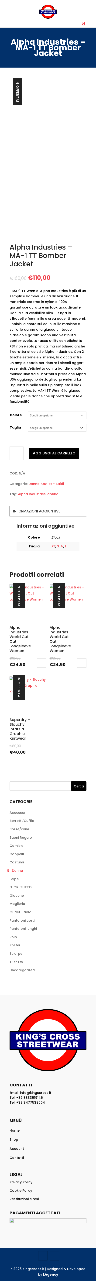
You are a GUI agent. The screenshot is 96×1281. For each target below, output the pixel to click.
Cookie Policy (21, 1190)
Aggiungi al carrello (54, 453)
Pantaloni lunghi (23, 928)
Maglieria (17, 903)
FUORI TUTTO (21, 887)
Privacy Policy (21, 1182)
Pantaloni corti (22, 920)
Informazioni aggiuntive (36, 511)
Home (15, 1130)
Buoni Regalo (21, 837)
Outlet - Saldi (52, 483)
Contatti (17, 1157)
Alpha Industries (32, 494)
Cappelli (17, 854)
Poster (15, 945)
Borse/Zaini (19, 829)
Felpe (14, 879)
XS (53, 546)
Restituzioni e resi (24, 1199)
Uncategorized (22, 970)
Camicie (16, 845)
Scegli (41, 663)
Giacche (17, 895)
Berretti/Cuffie (22, 820)
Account (17, 1148)
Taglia (15, 427)
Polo (13, 937)
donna (52, 494)
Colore (16, 415)
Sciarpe (16, 953)
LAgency (50, 1274)
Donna (34, 483)
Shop (14, 1139)
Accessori (18, 812)
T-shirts (16, 962)
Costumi (17, 862)
